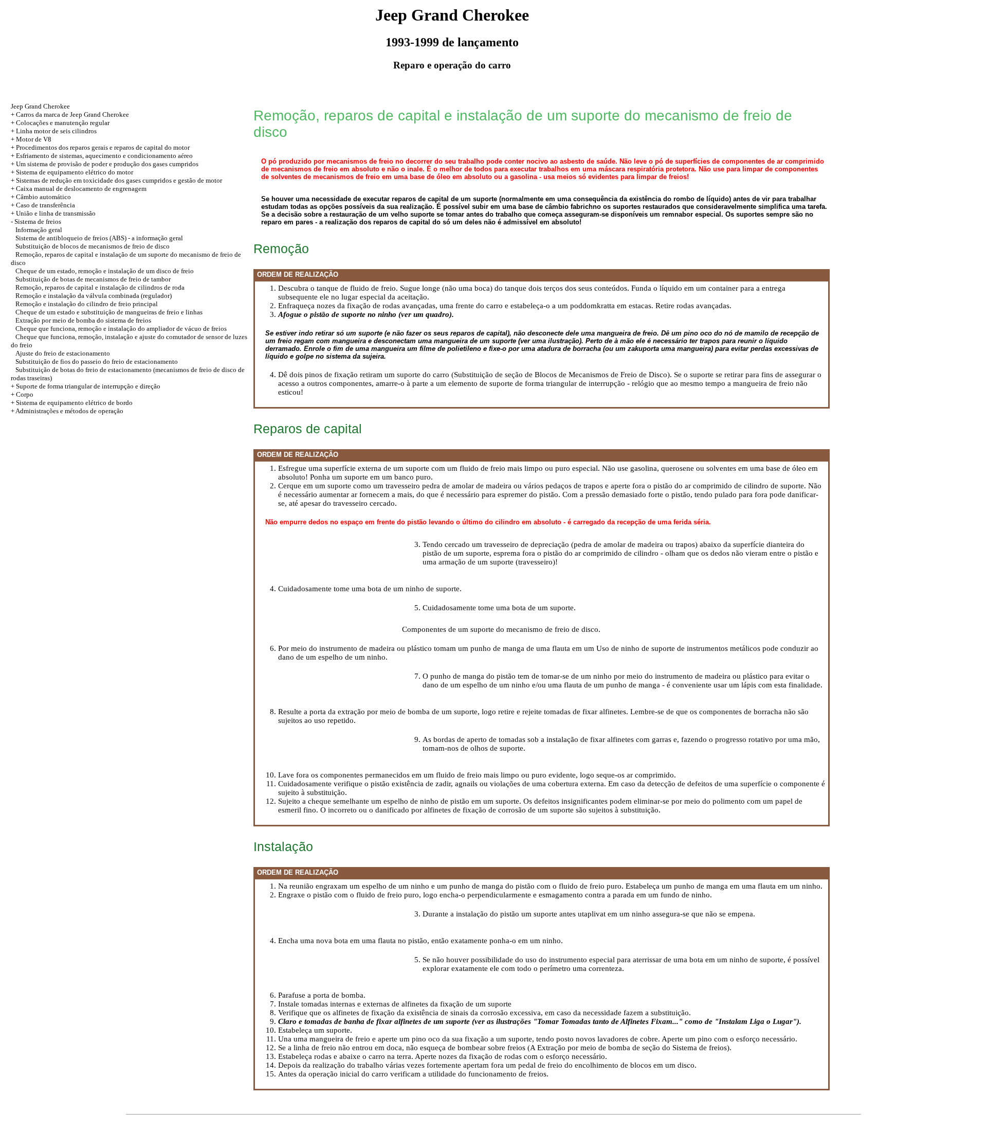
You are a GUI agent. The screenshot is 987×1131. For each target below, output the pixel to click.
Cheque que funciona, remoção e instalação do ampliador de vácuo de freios (121, 328)
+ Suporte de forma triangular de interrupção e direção (85, 386)
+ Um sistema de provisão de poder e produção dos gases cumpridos (104, 164)
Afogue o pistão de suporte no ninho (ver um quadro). (366, 314)
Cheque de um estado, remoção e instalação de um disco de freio (104, 271)
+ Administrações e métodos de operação (67, 411)
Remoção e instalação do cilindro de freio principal (86, 304)
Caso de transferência (45, 205)
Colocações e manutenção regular (62, 123)
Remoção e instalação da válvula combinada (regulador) (93, 295)
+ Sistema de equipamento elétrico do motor (72, 172)
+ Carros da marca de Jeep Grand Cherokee (70, 114)
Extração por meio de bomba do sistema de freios (83, 320)
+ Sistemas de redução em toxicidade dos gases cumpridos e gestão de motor (116, 180)
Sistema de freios (37, 221)
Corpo (24, 394)
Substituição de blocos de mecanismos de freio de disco (92, 246)
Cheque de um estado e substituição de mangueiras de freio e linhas (109, 312)
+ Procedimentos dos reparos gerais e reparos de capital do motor (100, 147)
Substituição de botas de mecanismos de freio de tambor (93, 279)
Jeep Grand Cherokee (40, 106)
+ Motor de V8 (31, 139)
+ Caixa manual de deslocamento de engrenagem (79, 188)
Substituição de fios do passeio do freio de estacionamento (96, 361)
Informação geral (38, 230)
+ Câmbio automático (41, 197)
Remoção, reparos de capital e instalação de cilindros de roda (100, 287)
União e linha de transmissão (56, 213)
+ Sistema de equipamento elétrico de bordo (72, 403)
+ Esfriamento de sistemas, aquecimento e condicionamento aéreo (102, 156)
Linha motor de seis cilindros (56, 131)
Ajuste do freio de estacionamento (62, 353)
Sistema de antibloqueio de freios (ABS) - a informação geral (99, 238)
